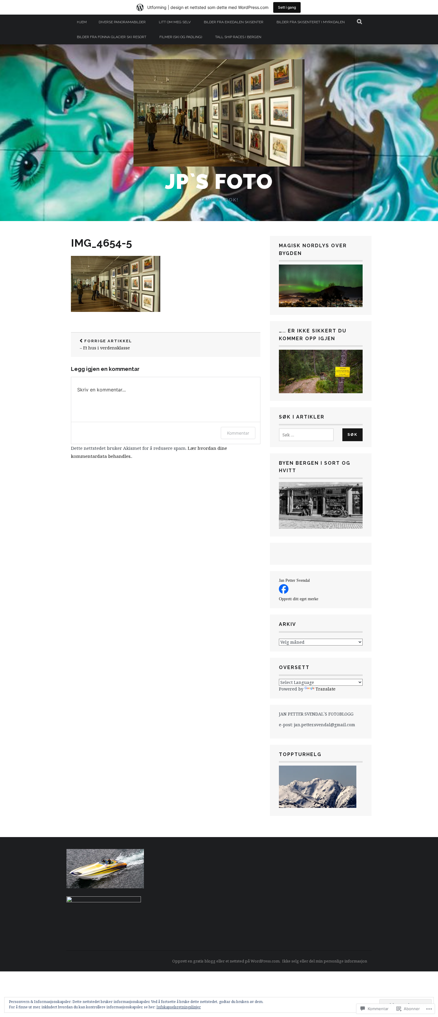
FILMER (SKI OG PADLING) (180, 37)
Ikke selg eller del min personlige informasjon (324, 961)
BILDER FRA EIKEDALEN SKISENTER (233, 22)
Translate (326, 689)
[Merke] (306, 435)
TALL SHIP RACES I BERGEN (238, 37)
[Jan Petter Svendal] (283, 592)
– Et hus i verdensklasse (106, 345)
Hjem (82, 22)
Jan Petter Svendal (294, 580)
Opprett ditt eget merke (298, 599)
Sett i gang (287, 7)
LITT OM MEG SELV (175, 22)
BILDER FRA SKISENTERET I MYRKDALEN (311, 22)
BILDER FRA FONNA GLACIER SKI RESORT (111, 37)
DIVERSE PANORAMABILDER (122, 22)
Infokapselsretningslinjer (178, 1007)
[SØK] (359, 22)
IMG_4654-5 (101, 243)
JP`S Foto (219, 181)
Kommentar (238, 433)
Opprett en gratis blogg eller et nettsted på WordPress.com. (226, 961)
